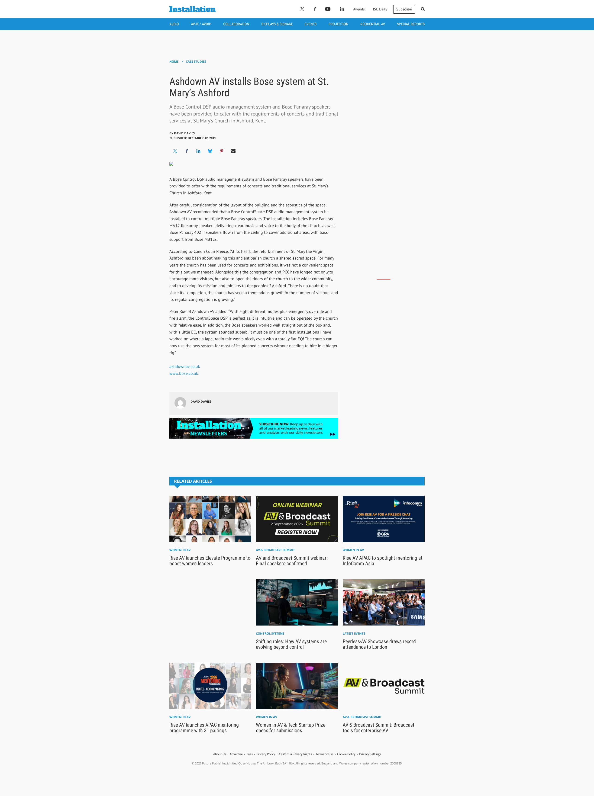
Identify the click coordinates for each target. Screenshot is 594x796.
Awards (359, 9)
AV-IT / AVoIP (201, 24)
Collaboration (236, 24)
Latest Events (354, 633)
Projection (338, 24)
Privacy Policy (265, 754)
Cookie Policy (346, 754)
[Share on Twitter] (175, 151)
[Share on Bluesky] (210, 151)
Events (310, 24)
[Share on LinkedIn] (198, 151)
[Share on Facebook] (187, 151)
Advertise (236, 754)
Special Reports (411, 24)
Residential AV (372, 24)
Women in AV (179, 550)
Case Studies (196, 61)
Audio (174, 24)
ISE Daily (380, 9)
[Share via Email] (233, 151)
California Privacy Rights (295, 754)
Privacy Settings (370, 754)
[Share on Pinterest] (221, 151)
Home (173, 61)
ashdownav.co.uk (184, 366)
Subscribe (404, 9)
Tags (249, 754)
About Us (219, 754)
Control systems (270, 633)
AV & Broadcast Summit (275, 550)
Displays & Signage (277, 24)
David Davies (184, 133)
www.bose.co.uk (183, 373)
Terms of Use (324, 754)
